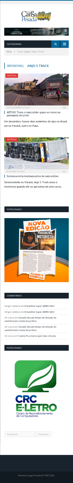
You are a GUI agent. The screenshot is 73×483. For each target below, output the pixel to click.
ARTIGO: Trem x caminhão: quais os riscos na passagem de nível (33, 114)
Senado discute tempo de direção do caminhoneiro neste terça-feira (30, 319)
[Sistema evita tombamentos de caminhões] (36, 154)
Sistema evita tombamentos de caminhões (33, 176)
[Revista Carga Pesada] (36, 15)
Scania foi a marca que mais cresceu (37, 335)
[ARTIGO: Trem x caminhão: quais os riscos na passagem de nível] (36, 90)
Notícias (11, 75)
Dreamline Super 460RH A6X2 (39, 305)
